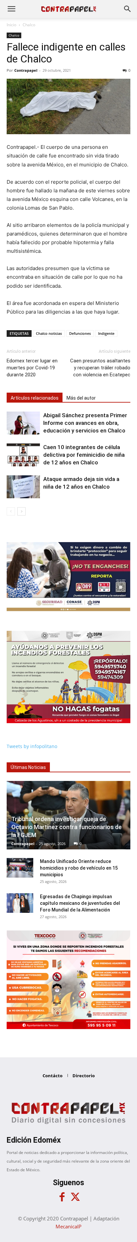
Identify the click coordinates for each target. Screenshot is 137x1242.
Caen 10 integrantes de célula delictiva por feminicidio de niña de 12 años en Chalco (84, 455)
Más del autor (81, 398)
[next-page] (21, 511)
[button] (11, 9)
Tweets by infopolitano (32, 746)
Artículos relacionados (35, 398)
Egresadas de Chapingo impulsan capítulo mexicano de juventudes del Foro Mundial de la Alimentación (80, 903)
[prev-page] (11, 511)
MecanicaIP (68, 1226)
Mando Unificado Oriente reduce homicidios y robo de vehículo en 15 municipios (79, 868)
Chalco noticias (49, 333)
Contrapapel (25, 70)
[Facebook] (62, 1197)
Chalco (29, 25)
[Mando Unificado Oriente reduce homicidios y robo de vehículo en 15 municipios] (20, 868)
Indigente (106, 333)
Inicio (11, 25)
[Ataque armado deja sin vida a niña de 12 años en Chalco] (23, 486)
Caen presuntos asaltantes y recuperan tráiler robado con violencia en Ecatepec (100, 368)
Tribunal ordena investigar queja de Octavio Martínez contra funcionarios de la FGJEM (66, 826)
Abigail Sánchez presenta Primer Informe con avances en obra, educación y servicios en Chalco (85, 423)
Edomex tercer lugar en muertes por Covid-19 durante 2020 (32, 368)
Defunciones (80, 333)
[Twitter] (75, 1197)
